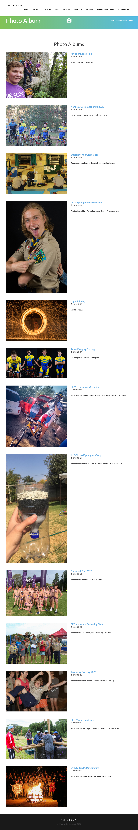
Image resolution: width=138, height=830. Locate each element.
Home (113, 21)
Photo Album (122, 21)
